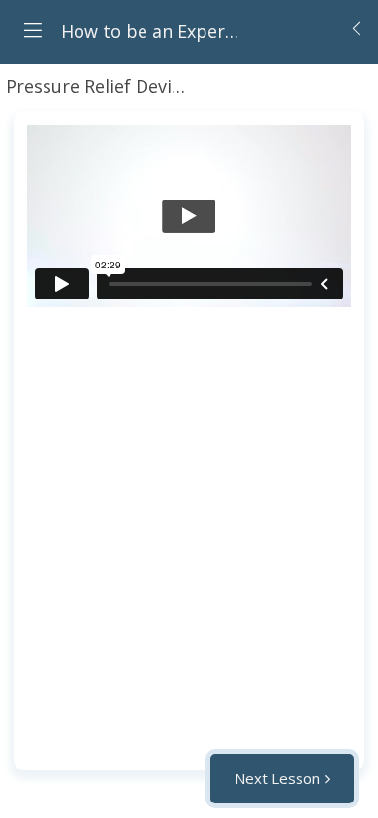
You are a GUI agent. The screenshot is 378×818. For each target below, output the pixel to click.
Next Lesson (277, 778)
